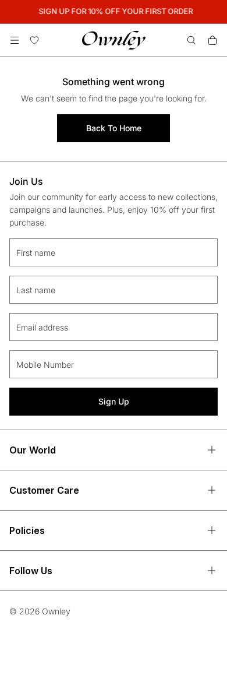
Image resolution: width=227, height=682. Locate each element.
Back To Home (113, 128)
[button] (14, 40)
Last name (35, 290)
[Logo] (114, 40)
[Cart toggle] (212, 40)
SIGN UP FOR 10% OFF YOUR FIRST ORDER (115, 11)
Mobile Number (45, 365)
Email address (42, 327)
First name (35, 253)
